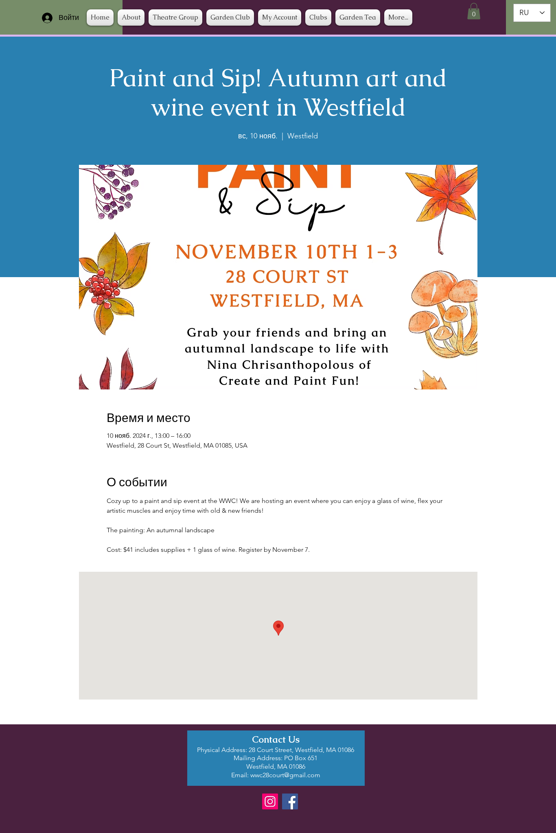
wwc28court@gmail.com (285, 775)
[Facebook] (290, 801)
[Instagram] (270, 801)
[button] (318, 17)
